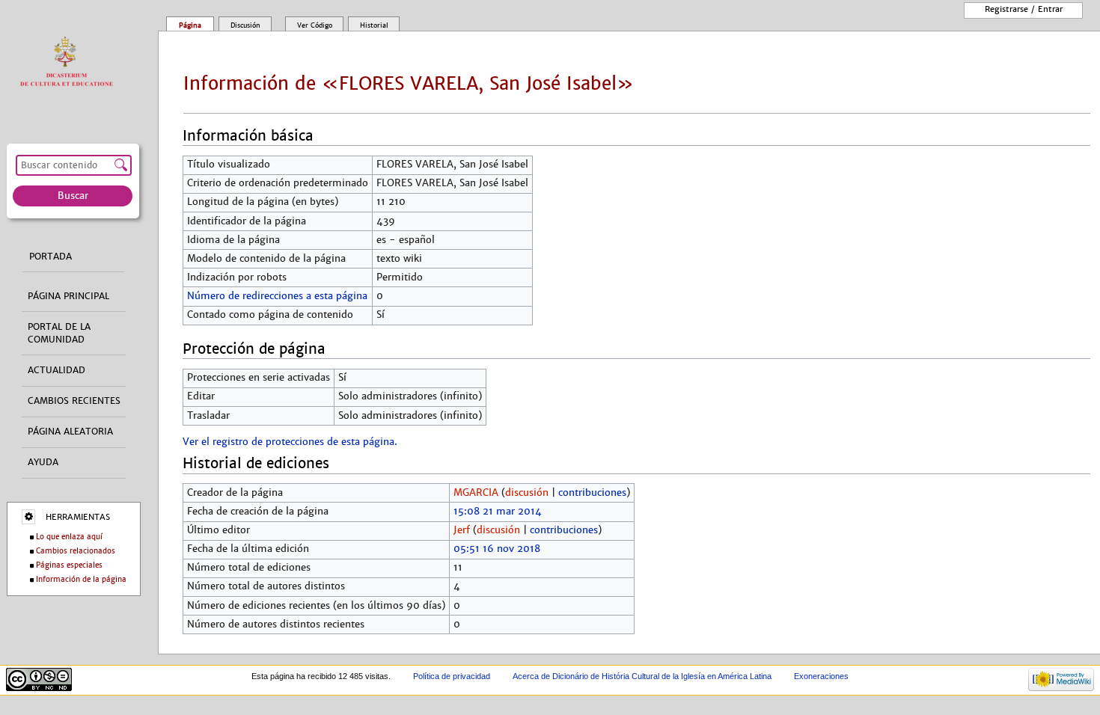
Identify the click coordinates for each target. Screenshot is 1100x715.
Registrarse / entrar (1024, 9)
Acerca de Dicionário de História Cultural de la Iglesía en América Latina (642, 676)
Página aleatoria (70, 432)
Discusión (245, 25)
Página (190, 25)
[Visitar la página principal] (70, 62)
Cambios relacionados (75, 551)
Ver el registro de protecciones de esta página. (290, 442)
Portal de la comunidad (59, 333)
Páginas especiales (69, 565)
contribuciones (592, 493)
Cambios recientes (74, 401)
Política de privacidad (451, 676)
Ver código (314, 25)
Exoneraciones (821, 676)
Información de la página (81, 579)
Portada (50, 257)
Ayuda (43, 462)
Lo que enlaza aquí (69, 536)
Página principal (68, 296)
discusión (527, 493)
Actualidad (56, 370)
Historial (374, 25)
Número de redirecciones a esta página (277, 296)
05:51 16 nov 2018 (496, 549)
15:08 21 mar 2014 (497, 512)
